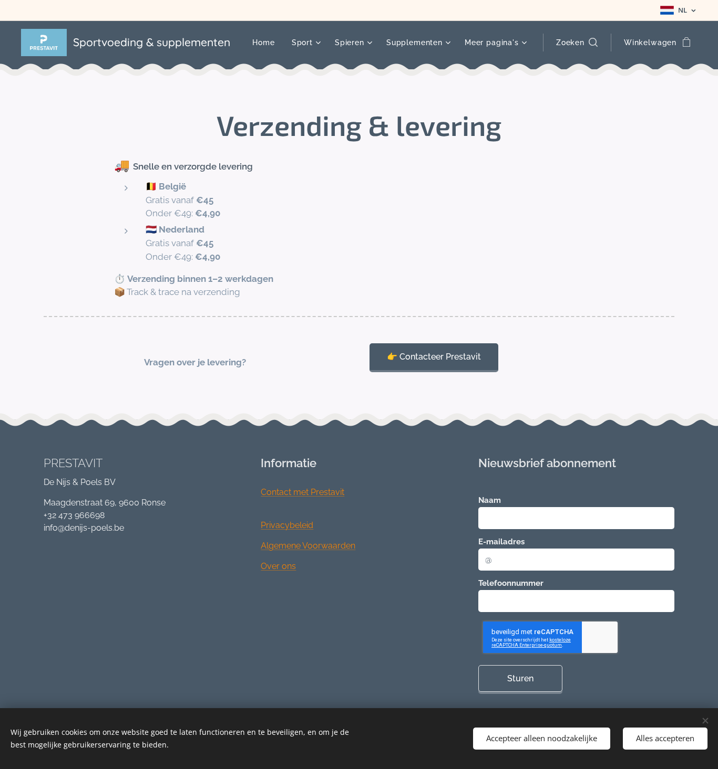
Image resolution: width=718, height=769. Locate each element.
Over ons (278, 566)
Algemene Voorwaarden (308, 546)
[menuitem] (266, 42)
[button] (577, 42)
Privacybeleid (287, 525)
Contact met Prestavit (302, 492)
